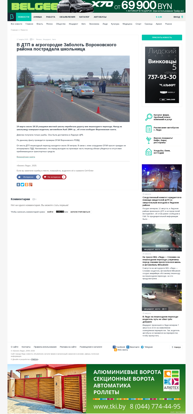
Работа (50, 17)
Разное (168, 24)
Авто (83, 24)
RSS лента (123, 350)
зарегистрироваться (80, 212)
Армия (159, 24)
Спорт (138, 24)
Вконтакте (134, 347)
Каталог (84, 17)
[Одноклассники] (26, 184)
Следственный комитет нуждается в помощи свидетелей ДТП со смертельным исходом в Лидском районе (162, 201)
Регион (49, 24)
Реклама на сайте (68, 347)
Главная (14, 30)
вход (177, 17)
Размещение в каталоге (91, 347)
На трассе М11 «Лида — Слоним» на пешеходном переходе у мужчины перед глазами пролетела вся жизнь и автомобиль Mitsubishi (162, 261)
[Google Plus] (30, 184)
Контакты (26, 347)
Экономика (94, 24)
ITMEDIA (34, 359)
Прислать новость (162, 37)
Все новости (16, 24)
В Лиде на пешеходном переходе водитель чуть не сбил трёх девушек (160, 319)
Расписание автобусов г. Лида (166, 128)
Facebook (120, 347)
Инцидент (73, 24)
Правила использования (45, 347)
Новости (23, 17)
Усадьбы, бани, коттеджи (162, 151)
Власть (40, 24)
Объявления (67, 17)
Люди (105, 24)
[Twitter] (22, 184)
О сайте (14, 347)
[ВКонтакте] (18, 184)
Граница (148, 24)
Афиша (37, 17)
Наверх (177, 347)
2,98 (159, 17)
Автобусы (100, 17)
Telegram (148, 347)
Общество (61, 24)
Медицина (127, 24)
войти (50, 212)
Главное (29, 24)
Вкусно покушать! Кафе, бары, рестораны (163, 140)
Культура (115, 24)
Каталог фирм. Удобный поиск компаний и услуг (163, 117)
